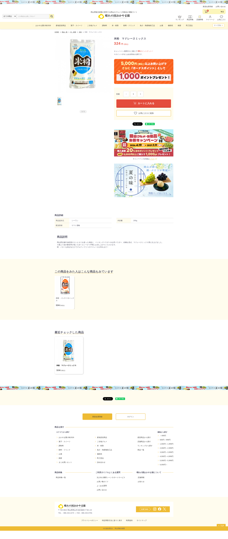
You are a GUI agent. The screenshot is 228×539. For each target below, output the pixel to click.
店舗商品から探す (144, 441)
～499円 (163, 436)
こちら (152, 159)
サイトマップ (142, 520)
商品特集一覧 (61, 477)
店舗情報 (199, 19)
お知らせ (141, 482)
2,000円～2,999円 (166, 448)
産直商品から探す (144, 437)
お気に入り (221, 19)
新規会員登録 (208, 6)
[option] (83, 64)
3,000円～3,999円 (166, 452)
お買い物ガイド (102, 482)
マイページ (210, 19)
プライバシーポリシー (89, 520)
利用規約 (129, 520)
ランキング (180, 19)
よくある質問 (102, 486)
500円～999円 (165, 440)
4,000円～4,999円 (166, 456)
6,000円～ (163, 465)
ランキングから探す (145, 446)
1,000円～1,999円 (166, 444)
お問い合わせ (221, 6)
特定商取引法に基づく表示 (112, 520)
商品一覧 (141, 450)
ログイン (130, 417)
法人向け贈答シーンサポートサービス (111, 477)
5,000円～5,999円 (166, 460)
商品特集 (190, 19)
